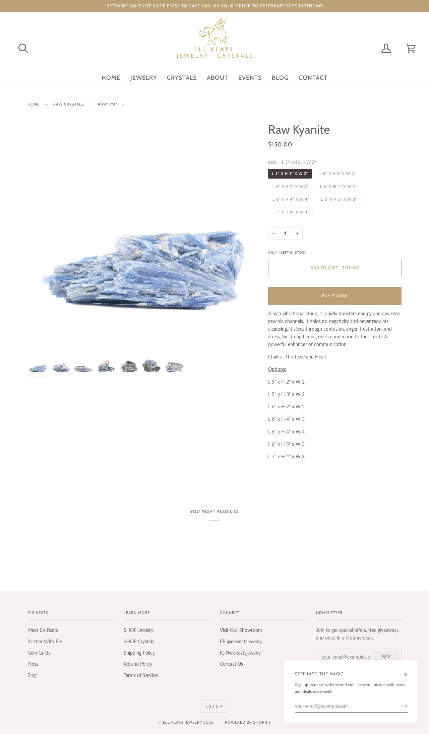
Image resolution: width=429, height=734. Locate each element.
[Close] (408, 671)
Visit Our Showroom (241, 630)
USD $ (212, 706)
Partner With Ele (44, 641)
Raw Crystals (68, 104)
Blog (32, 675)
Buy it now (334, 295)
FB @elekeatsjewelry (241, 641)
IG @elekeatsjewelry (240, 653)
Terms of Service (141, 675)
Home (33, 104)
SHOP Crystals (139, 641)
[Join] (399, 706)
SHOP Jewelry (138, 630)
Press (32, 664)
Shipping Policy (139, 653)
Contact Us (231, 664)
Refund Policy (138, 664)
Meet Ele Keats (42, 630)
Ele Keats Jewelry (182, 722)
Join (386, 656)
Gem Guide (39, 653)
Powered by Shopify (248, 722)
